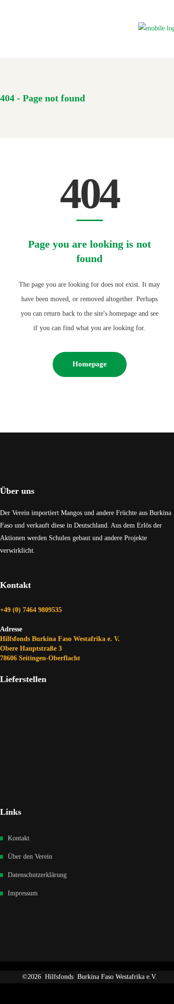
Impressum (23, 893)
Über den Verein (30, 856)
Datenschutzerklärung (37, 874)
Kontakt (18, 838)
